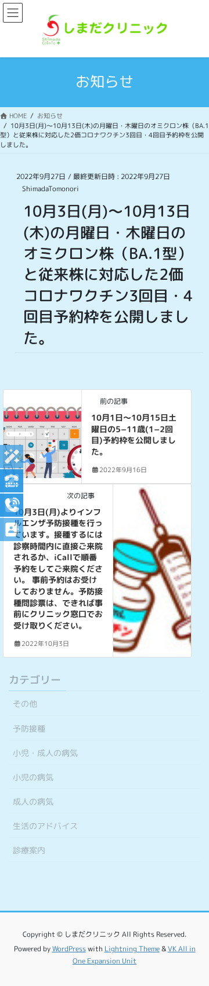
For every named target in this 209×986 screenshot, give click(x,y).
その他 (25, 703)
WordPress (69, 949)
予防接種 (29, 728)
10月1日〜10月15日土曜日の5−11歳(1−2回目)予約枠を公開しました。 (133, 434)
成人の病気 (33, 801)
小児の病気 (33, 777)
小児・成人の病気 (45, 752)
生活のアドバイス (45, 825)
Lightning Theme (132, 949)
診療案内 (29, 850)
